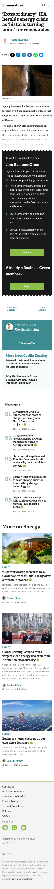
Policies (6, 811)
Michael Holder (15, 685)
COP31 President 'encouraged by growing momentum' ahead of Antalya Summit (27, 440)
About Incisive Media (13, 796)
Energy (6, 567)
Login (27, 286)
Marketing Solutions (13, 791)
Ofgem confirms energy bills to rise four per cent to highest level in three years (29, 502)
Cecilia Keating (19, 39)
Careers (6, 816)
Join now (27, 252)
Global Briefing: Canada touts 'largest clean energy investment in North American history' (26, 656)
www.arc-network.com (22, 879)
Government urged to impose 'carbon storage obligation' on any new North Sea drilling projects (27, 418)
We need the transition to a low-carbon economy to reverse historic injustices (25, 364)
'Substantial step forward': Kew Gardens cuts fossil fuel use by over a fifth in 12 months (30, 461)
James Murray (15, 760)
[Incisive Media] (7, 853)
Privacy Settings (10, 801)
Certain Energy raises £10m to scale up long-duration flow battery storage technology (30, 481)
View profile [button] (27, 343)
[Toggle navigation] (48, 5)
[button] (43, 5)
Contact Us (8, 786)
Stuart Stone (14, 598)
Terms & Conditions (13, 806)
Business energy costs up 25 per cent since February (23, 741)
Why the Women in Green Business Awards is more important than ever (21, 380)
